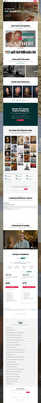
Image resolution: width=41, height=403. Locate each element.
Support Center (25, 324)
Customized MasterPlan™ (10, 298)
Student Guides (19, 324)
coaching (12, 227)
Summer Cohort (21, 262)
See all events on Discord (7, 181)
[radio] (18, 258)
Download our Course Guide (20, 63)
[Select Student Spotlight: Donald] (33, 52)
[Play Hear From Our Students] (20, 38)
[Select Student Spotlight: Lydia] (13, 52)
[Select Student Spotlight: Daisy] (28, 52)
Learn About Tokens (33, 309)
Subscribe (28, 392)
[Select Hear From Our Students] (8, 52)
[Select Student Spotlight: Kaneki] (18, 52)
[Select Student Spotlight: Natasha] (23, 52)
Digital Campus (23, 132)
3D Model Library (6, 202)
